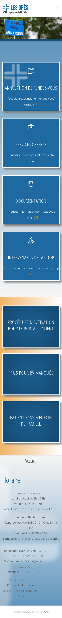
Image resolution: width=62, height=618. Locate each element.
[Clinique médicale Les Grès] (15, 8)
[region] (31, 28)
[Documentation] (31, 185)
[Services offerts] (31, 128)
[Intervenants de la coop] (31, 242)
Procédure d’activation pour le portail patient (31, 325)
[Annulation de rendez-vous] (31, 72)
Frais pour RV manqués (31, 373)
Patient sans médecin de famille (31, 420)
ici (36, 104)
